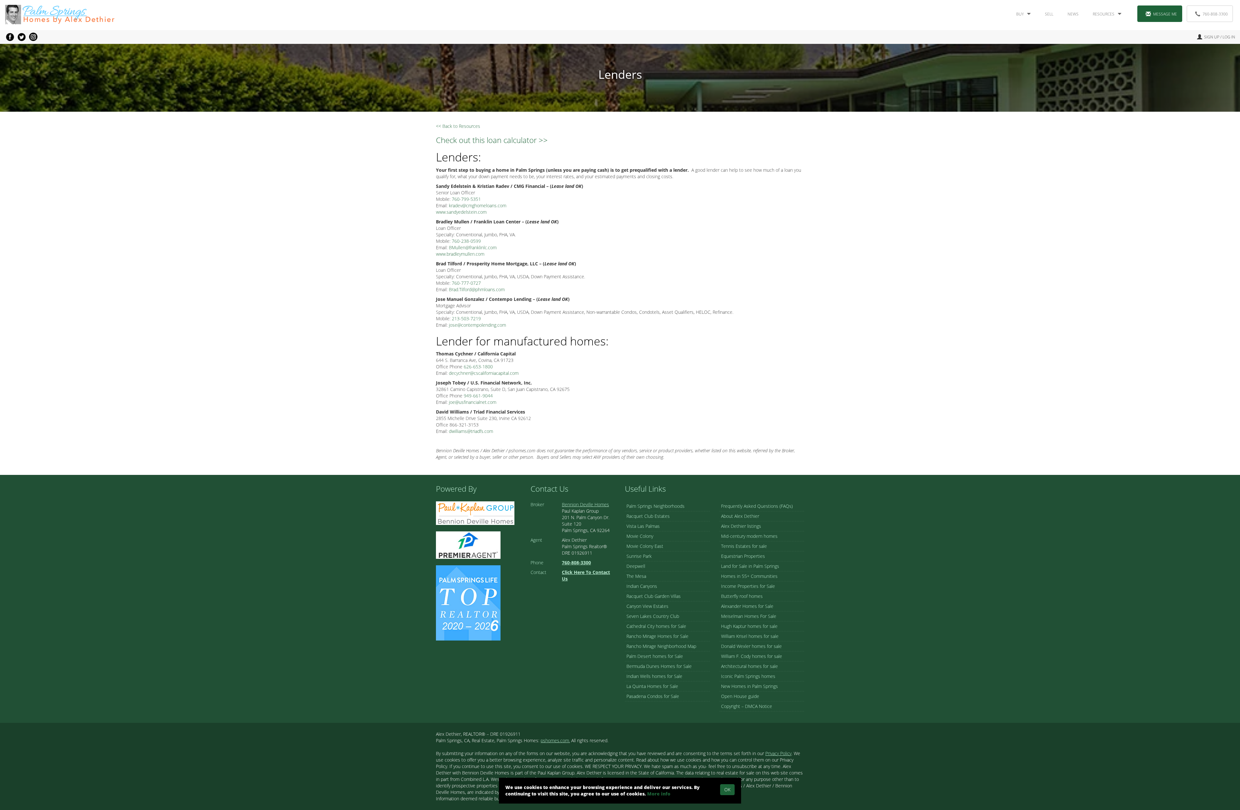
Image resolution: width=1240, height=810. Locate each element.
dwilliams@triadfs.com (471, 431)
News (1073, 14)
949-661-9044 (478, 396)
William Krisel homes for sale (750, 636)
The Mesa (636, 576)
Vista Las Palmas (643, 526)
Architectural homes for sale (749, 666)
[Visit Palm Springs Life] (468, 602)
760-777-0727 (466, 283)
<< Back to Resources (458, 126)
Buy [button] (1020, 14)
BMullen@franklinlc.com (473, 247)
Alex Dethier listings (741, 526)
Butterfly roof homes (742, 596)
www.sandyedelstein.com (461, 212)
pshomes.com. (555, 740)
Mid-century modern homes (749, 536)
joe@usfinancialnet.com (472, 402)
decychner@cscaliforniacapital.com (484, 373)
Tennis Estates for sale (744, 546)
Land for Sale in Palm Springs (750, 566)
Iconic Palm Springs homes (748, 676)
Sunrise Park (639, 556)
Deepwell (635, 566)
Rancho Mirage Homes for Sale (657, 636)
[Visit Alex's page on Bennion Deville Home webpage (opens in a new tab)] (475, 512)
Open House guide (740, 696)
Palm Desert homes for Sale (654, 656)
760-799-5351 (466, 199)
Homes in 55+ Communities (749, 576)
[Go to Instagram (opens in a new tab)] (33, 37)
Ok (727, 789)
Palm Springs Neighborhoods (655, 506)
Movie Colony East (644, 546)
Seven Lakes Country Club (652, 616)
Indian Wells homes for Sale (654, 676)
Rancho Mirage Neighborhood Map (661, 646)
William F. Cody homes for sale (751, 656)
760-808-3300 (1215, 14)
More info (658, 794)
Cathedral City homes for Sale (656, 626)
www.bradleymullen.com (460, 254)
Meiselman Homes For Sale (748, 616)
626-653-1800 (478, 367)
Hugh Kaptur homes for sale (749, 626)
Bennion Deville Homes (585, 504)
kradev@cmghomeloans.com (477, 205)
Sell (1049, 14)
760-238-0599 (466, 241)
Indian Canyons (641, 586)
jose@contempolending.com (477, 325)
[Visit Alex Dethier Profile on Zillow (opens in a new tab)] (468, 544)
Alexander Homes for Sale (747, 606)
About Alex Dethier (740, 516)
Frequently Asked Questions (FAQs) (757, 506)
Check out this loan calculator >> (492, 140)
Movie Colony (639, 536)
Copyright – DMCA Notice (746, 706)
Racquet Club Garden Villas (653, 596)
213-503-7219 (466, 318)
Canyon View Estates (647, 606)
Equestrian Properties (743, 556)
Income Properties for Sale (748, 586)
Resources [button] (1103, 14)
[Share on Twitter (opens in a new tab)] (21, 37)
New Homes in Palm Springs (749, 686)
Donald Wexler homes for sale (751, 646)
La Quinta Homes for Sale (652, 686)
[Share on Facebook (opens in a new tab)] (10, 37)
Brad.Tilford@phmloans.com (477, 289)
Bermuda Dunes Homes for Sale (659, 666)
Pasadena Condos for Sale (652, 696)
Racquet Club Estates (648, 516)
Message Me (1165, 14)
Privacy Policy (778, 753)
